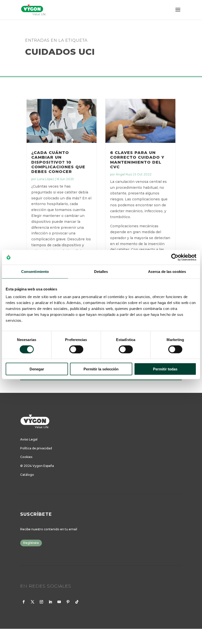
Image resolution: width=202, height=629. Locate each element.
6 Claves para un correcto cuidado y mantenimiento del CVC (137, 159)
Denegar (37, 369)
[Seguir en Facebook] (23, 601)
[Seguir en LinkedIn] (50, 601)
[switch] (76, 349)
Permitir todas (165, 369)
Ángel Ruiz (124, 174)
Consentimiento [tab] (35, 271)
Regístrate (31, 543)
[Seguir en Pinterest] (68, 601)
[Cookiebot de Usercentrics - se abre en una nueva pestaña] (174, 257)
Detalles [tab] (101, 271)
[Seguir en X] (32, 601)
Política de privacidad (36, 448)
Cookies (26, 457)
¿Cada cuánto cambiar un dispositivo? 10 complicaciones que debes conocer (58, 162)
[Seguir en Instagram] (41, 601)
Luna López (45, 179)
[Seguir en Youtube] (59, 601)
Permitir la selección (101, 369)
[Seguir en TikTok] (76, 601)
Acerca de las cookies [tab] (167, 271)
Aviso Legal (28, 439)
